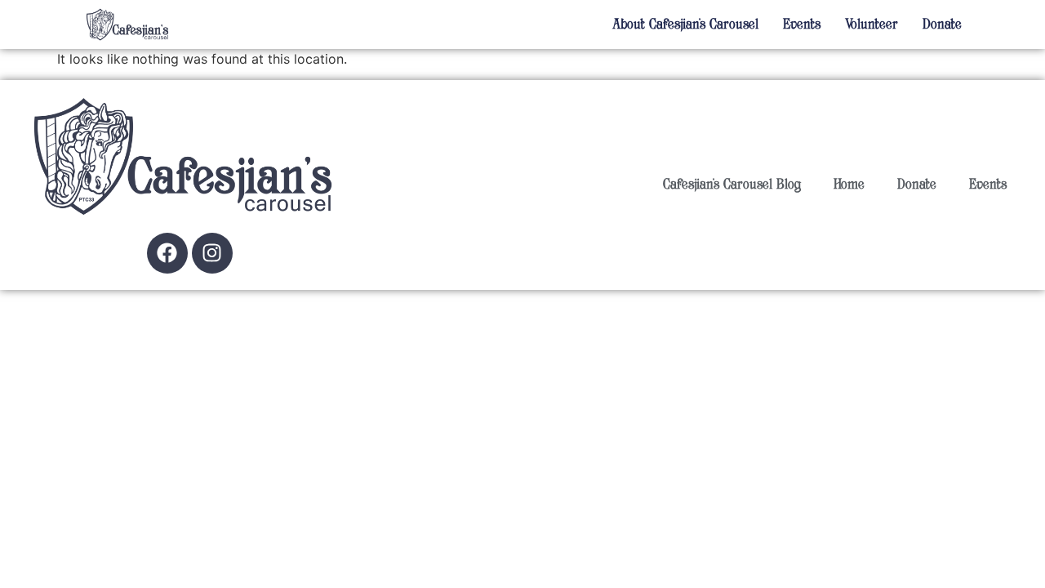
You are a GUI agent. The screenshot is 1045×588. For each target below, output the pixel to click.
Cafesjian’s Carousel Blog (732, 184)
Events (801, 24)
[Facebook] (167, 253)
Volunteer (871, 24)
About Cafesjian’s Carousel (685, 24)
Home (849, 184)
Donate (942, 24)
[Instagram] (212, 253)
